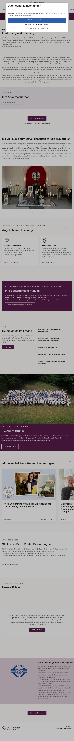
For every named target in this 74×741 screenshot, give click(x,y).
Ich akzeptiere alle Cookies (37, 20)
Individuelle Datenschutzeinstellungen (37, 28)
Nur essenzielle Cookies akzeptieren (37, 24)
